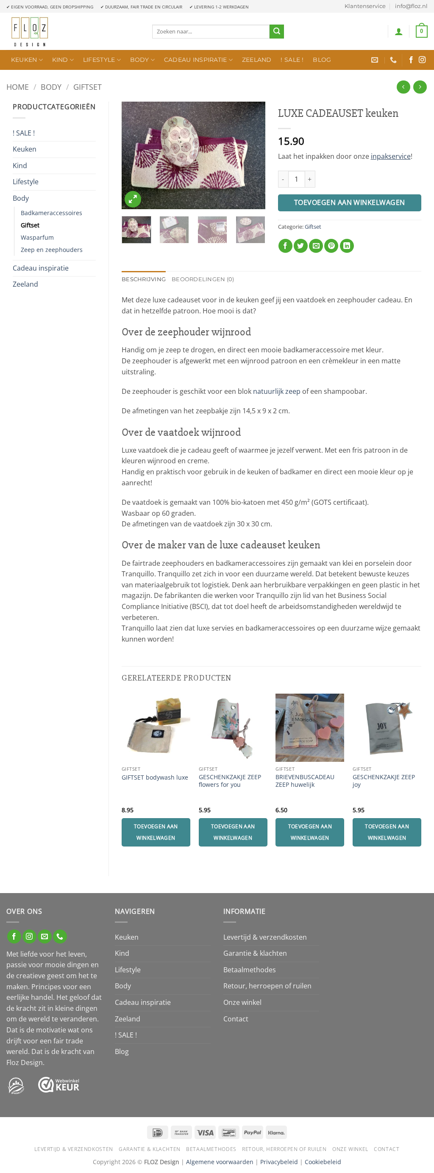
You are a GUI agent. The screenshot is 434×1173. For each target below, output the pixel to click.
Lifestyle (99, 60)
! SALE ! (292, 60)
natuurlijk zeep (276, 391)
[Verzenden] (277, 32)
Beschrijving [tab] (144, 279)
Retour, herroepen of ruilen (267, 985)
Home (17, 86)
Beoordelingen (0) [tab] (203, 279)
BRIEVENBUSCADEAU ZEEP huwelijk (304, 781)
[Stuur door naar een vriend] (316, 246)
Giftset (87, 86)
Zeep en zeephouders (52, 250)
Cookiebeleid (323, 1162)
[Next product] (403, 87)
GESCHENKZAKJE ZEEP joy (384, 781)
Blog (322, 60)
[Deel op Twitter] (301, 246)
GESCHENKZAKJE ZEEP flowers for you (230, 781)
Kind (60, 60)
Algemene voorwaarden (219, 1162)
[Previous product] (419, 87)
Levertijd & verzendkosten (265, 937)
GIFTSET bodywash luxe (155, 777)
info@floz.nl (411, 6)
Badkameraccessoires (51, 213)
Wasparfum (37, 237)
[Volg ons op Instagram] (422, 60)
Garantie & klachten (255, 953)
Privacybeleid (279, 1162)
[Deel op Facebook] (285, 246)
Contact (235, 1019)
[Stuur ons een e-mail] (45, 936)
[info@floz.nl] (375, 60)
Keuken (24, 60)
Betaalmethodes (249, 969)
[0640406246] (394, 60)
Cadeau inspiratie (195, 60)
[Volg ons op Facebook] (411, 60)
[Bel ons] (60, 936)
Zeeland (257, 60)
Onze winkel (242, 1002)
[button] (399, 31)
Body (139, 60)
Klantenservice (365, 6)
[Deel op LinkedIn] (347, 246)
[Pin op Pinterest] (331, 246)
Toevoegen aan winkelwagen (349, 202)
